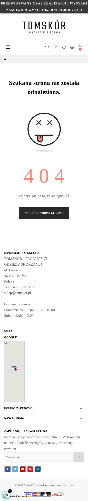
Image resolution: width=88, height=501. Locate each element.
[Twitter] (15, 469)
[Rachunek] (56, 47)
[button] (14, 368)
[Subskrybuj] (78, 457)
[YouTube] (22, 469)
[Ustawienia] (72, 47)
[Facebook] (7, 469)
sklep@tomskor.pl (17, 293)
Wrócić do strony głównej (44, 213)
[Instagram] (38, 469)
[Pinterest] (30, 469)
